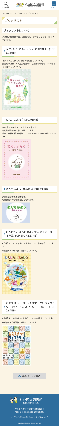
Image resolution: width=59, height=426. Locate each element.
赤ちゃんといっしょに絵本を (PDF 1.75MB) (30, 50)
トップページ (7, 13)
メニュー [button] (54, 7)
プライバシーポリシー (23, 417)
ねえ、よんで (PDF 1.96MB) (22, 119)
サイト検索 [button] (5, 7)
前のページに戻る (31, 376)
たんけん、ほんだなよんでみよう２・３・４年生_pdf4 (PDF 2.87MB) (30, 233)
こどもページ (20, 13)
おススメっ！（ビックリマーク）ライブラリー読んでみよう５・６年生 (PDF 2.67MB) (30, 306)
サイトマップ (42, 417)
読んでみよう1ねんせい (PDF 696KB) (27, 189)
